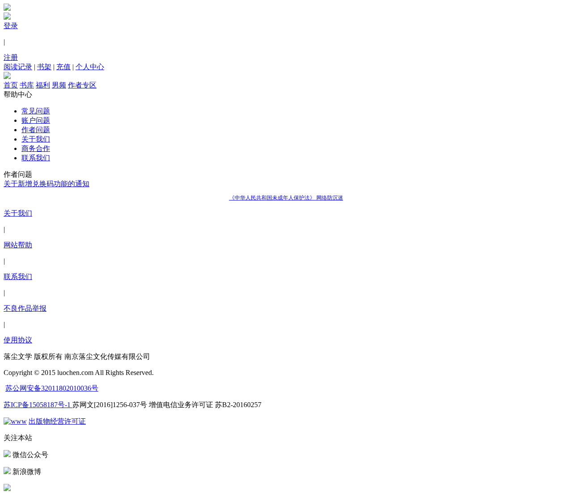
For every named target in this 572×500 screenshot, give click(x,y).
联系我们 (35, 158)
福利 (43, 85)
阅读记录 (18, 67)
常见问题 (35, 111)
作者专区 (82, 85)
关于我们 (35, 139)
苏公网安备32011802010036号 (51, 388)
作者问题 (35, 129)
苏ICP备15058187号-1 (38, 404)
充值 (63, 67)
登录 (11, 25)
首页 (11, 85)
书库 (27, 85)
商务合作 (35, 148)
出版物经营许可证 (57, 421)
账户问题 (35, 120)
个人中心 (90, 67)
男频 (59, 85)
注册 (11, 57)
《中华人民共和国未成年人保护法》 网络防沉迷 (286, 198)
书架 (44, 67)
